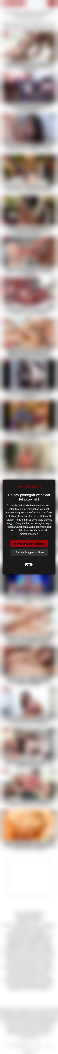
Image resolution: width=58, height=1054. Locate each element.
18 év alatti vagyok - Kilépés (29, 552)
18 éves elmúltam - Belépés (29, 544)
